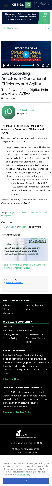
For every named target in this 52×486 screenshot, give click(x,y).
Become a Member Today (35, 340)
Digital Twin (15, 212)
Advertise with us (34, 334)
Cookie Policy (10, 338)
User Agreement (11, 334)
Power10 (7, 326)
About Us (31, 330)
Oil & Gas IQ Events (26, 110)
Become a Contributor (14, 330)
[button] (26, 28)
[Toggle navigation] (6, 5)
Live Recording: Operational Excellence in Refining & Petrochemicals (24, 266)
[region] (26, 470)
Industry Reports (34, 305)
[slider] (8, 65)
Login (13, 227)
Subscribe (24, 227)
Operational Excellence (31, 212)
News (6, 309)
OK (26, 480)
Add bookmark (10, 98)
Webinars (8, 313)
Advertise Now (11, 379)
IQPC (39, 443)
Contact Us (32, 326)
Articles (7, 305)
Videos (29, 309)
